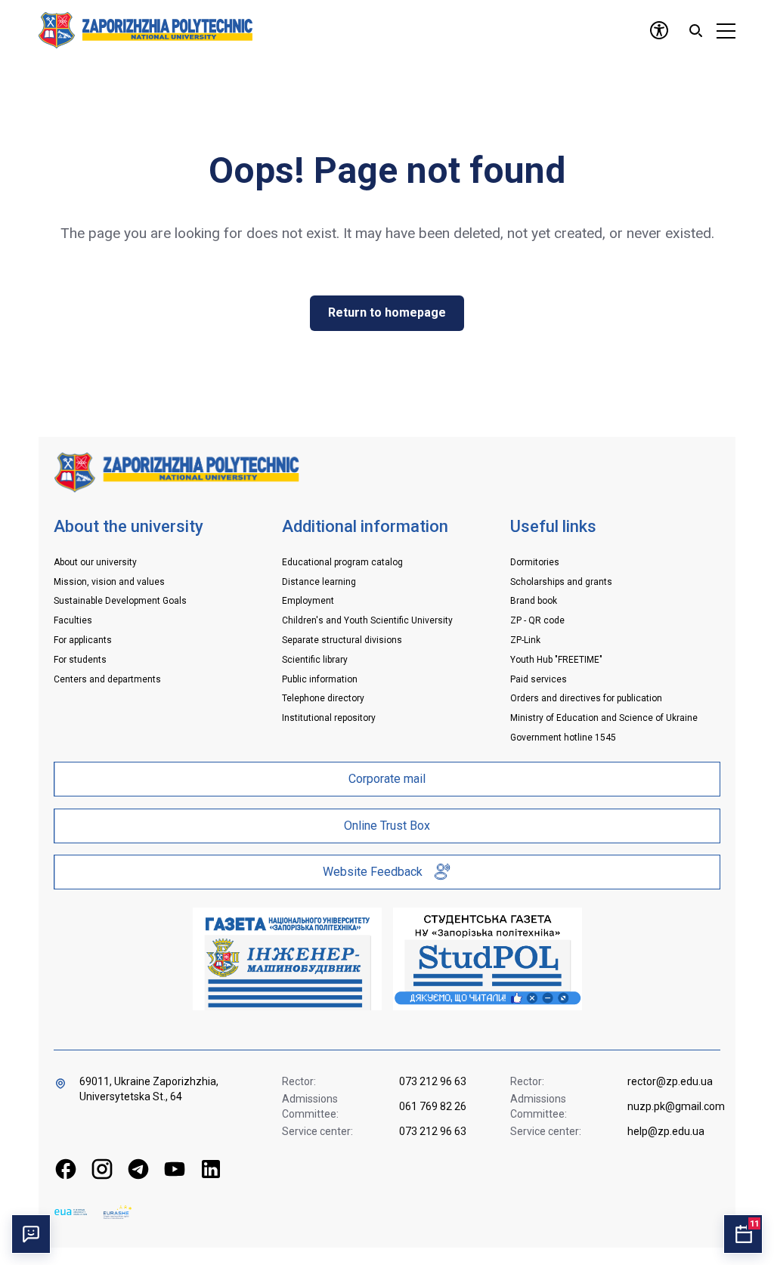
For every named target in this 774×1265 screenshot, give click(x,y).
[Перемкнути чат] (31, 1234)
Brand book (533, 600)
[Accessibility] (659, 30)
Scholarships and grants (561, 582)
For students (80, 659)
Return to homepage (387, 312)
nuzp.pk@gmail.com (674, 1106)
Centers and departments (107, 679)
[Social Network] (66, 1169)
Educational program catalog (342, 562)
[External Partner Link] (287, 959)
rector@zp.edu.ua (670, 1081)
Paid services (538, 679)
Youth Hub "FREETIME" (556, 659)
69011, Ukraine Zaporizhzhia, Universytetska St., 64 (148, 1089)
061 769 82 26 (432, 1106)
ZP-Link (525, 640)
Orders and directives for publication (586, 698)
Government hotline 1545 (563, 737)
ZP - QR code (537, 620)
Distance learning (319, 582)
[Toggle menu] (726, 30)
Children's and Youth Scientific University (367, 620)
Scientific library (315, 659)
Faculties (73, 620)
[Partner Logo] (71, 1212)
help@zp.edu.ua (665, 1131)
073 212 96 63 (432, 1081)
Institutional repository (329, 718)
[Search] (695, 30)
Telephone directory (323, 698)
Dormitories (534, 562)
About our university (95, 562)
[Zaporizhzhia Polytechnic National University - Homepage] (176, 471)
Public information (320, 679)
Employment (308, 600)
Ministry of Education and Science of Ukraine (604, 718)
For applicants (83, 640)
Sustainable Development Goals (120, 600)
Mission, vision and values (109, 582)
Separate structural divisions (342, 640)
